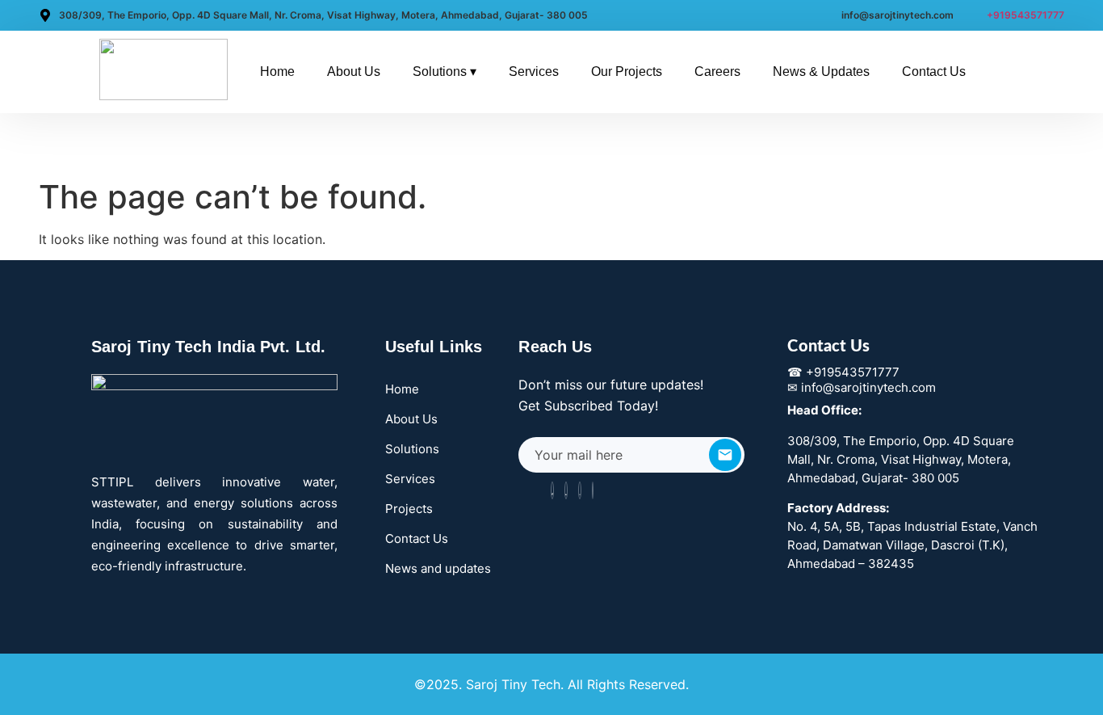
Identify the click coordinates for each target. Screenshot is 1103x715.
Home (277, 71)
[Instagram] (579, 490)
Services (534, 71)
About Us (353, 71)
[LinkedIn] (566, 490)
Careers (717, 71)
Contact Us (934, 71)
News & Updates (821, 71)
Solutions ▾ (444, 71)
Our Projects (626, 71)
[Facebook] (552, 490)
